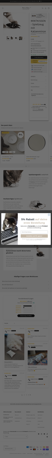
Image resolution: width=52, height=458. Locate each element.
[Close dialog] (49, 215)
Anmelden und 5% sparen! (34, 236)
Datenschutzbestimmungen (41, 238)
